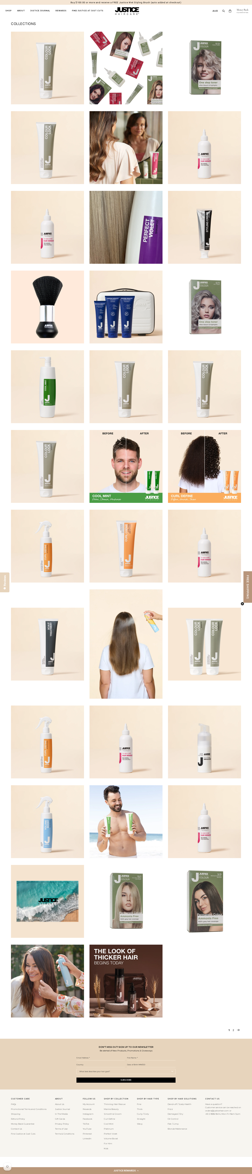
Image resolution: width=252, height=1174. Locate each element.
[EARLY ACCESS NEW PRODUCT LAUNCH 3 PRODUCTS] (47, 777)
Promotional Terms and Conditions (28, 1109)
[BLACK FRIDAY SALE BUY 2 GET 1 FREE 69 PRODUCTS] (47, 262)
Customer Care (20, 1099)
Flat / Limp (173, 1124)
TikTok (86, 1124)
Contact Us (16, 1128)
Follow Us (89, 1099)
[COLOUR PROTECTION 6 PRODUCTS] (47, 501)
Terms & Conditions (64, 1133)
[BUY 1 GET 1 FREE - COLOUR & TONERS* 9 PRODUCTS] (204, 342)
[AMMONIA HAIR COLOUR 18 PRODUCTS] (204, 103)
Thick (139, 1109)
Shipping (15, 1114)
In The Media (61, 1114)
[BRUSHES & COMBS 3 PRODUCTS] (47, 342)
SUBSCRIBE (126, 1080)
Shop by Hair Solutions (182, 1099)
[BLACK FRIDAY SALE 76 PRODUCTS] (204, 183)
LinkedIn (87, 1138)
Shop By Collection (116, 1099)
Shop (8, 11)
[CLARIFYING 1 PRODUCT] (126, 422)
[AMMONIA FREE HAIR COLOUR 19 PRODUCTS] (126, 103)
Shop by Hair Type (148, 1099)
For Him (108, 1143)
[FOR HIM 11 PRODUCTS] (126, 857)
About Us (59, 1104)
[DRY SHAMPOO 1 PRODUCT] (126, 697)
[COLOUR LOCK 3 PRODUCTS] (204, 422)
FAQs (13, 1104)
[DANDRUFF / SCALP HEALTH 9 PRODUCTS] (47, 679)
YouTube (87, 1128)
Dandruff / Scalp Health (179, 1104)
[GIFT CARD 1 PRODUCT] (47, 936)
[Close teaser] (242, 603)
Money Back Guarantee (22, 1124)
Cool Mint (108, 1124)
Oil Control (173, 1119)
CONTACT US (212, 1099)
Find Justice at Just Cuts (87, 11)
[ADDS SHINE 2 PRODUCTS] (47, 103)
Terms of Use (61, 1128)
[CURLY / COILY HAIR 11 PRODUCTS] (126, 581)
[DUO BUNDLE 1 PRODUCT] (204, 679)
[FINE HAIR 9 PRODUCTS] (204, 777)
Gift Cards (60, 1119)
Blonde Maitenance (177, 1128)
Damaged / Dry (175, 1114)
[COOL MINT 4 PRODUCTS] (126, 501)
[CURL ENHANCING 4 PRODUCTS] (47, 581)
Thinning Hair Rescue (114, 1104)
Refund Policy (18, 1119)
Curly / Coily (143, 1114)
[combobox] (125, 1071)
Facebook (87, 1119)
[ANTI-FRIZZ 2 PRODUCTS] (47, 183)
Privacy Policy (62, 1124)
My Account (89, 1104)
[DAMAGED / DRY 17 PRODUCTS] (204, 581)
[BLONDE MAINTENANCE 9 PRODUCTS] (126, 262)
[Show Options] (172, 1071)
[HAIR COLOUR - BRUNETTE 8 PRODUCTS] (204, 936)
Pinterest (87, 1133)
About (21, 11)
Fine (139, 1104)
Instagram (88, 1114)
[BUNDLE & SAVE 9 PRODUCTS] (126, 342)
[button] (126, 1170)
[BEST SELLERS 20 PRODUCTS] (126, 183)
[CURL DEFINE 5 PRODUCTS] (204, 501)
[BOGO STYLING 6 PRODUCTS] (204, 262)
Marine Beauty (111, 1109)
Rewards (61, 11)
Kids (106, 1148)
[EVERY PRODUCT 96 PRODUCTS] (126, 777)
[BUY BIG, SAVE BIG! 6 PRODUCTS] (47, 422)
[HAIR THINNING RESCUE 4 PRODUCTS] (126, 1016)
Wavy (139, 1124)
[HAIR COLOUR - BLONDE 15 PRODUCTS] (126, 936)
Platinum (109, 1128)
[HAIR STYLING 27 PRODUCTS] (47, 1016)
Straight (141, 1119)
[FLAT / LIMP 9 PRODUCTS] (47, 857)
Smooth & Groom (113, 1114)
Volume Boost (111, 1138)
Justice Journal (40, 11)
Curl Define (109, 1119)
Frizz (170, 1109)
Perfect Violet (110, 1133)
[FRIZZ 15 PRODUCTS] (204, 857)
